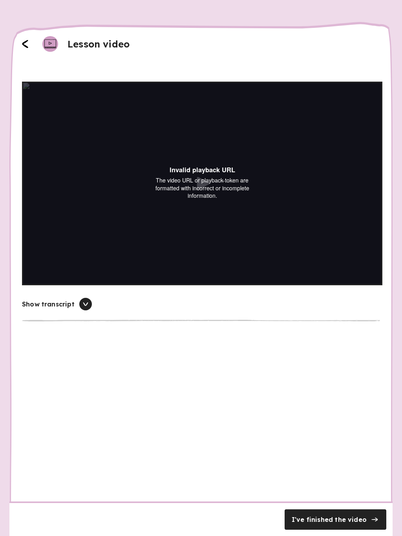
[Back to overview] (25, 44)
